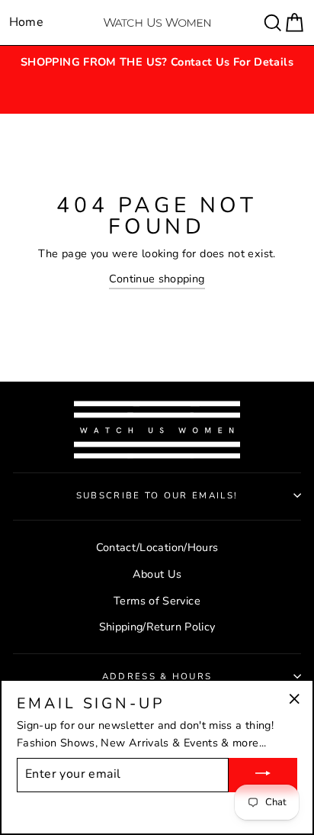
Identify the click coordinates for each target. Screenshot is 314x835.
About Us (157, 574)
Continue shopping (156, 278)
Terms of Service (157, 600)
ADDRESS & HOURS (157, 676)
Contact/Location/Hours (157, 547)
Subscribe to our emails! (157, 495)
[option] (157, 62)
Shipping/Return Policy (157, 626)
